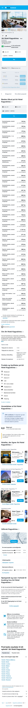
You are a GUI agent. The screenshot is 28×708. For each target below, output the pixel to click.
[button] (2, 7)
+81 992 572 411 (6, 43)
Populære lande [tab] (15, 653)
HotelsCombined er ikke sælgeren (11, 691)
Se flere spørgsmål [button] (14, 606)
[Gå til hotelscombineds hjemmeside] (10, 7)
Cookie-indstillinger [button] (5, 324)
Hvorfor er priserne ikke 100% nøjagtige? (12, 696)
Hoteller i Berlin (5, 662)
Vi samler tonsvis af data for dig (10, 694)
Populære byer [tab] (5, 653)
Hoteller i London (6, 664)
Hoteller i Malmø (5, 666)
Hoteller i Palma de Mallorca (8, 660)
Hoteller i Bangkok (6, 680)
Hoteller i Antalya (6, 670)
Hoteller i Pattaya (6, 674)
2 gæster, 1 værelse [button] (8, 55)
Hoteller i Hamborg (6, 676)
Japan (7, 702)
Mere (2, 341)
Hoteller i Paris (5, 668)
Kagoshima (8, 705)
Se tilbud (20, 461)
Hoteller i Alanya (6, 672)
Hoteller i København (7, 678)
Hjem (3, 702)
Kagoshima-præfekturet (17, 702)
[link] (12, 464)
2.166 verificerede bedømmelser (15, 46)
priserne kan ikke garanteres (7, 687)
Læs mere (5, 318)
